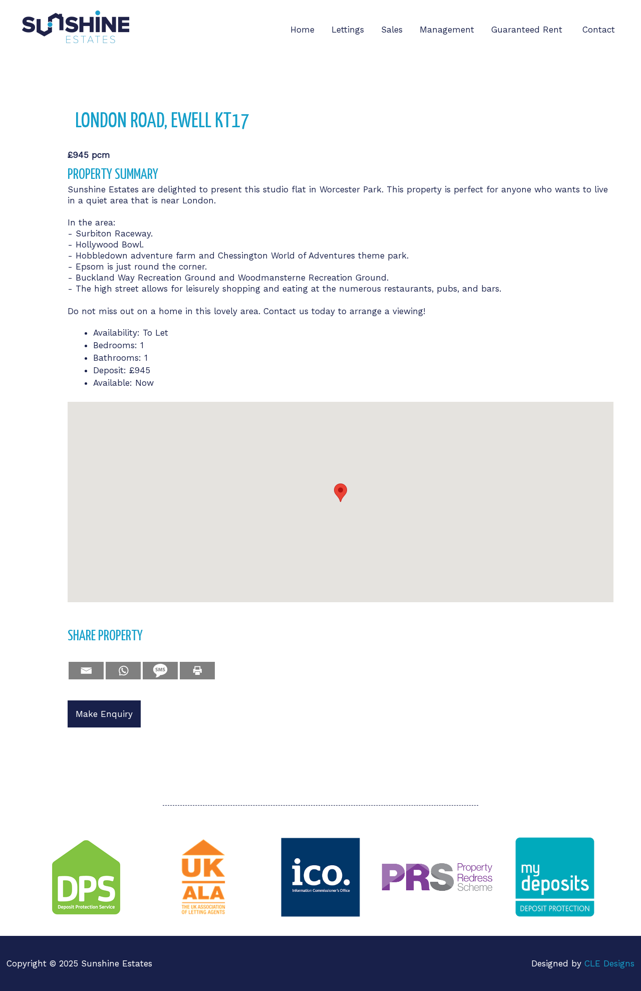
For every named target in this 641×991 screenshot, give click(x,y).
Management (447, 30)
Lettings (348, 30)
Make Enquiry (104, 714)
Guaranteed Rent (528, 30)
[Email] (86, 670)
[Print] (197, 670)
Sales (392, 30)
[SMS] (160, 670)
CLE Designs (609, 963)
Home (302, 30)
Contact (598, 30)
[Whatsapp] (123, 670)
